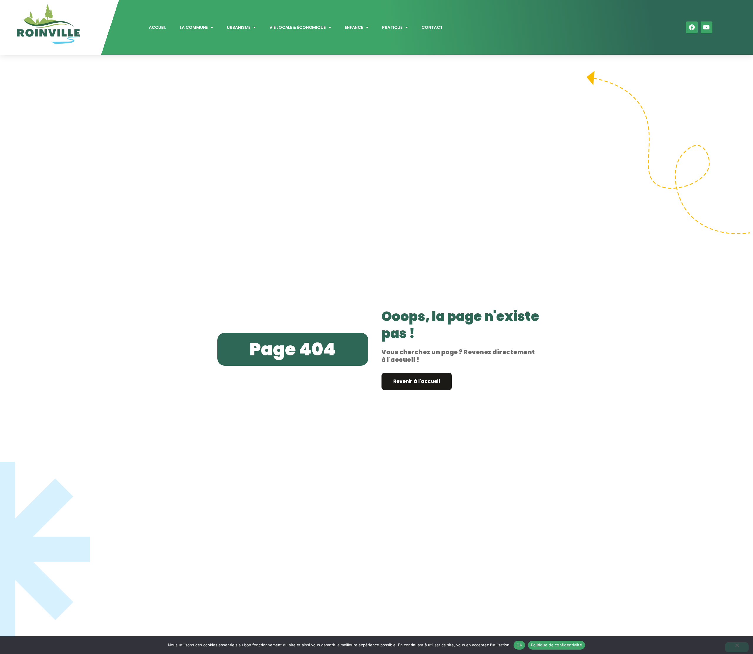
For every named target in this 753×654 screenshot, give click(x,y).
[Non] (737, 647)
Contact (432, 27)
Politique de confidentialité (556, 645)
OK (519, 645)
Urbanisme (239, 27)
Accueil (157, 27)
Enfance (354, 27)
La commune (194, 27)
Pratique (392, 27)
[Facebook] (692, 27)
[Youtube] (706, 27)
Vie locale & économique (298, 27)
